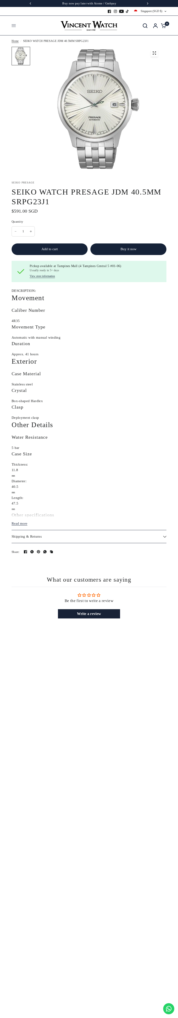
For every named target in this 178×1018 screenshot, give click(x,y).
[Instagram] (115, 11)
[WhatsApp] (45, 552)
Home (15, 41)
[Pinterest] (38, 552)
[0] (162, 25)
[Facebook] (109, 11)
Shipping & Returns (27, 536)
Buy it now (129, 249)
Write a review (89, 614)
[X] (32, 552)
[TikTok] (127, 11)
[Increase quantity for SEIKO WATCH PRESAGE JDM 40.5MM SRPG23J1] (31, 231)
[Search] (145, 25)
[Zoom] (154, 53)
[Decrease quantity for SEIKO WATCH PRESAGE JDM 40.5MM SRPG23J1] (15, 231)
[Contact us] (168, 1008)
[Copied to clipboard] (51, 552)
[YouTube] (121, 11)
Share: (16, 551)
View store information (42, 276)
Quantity (17, 221)
